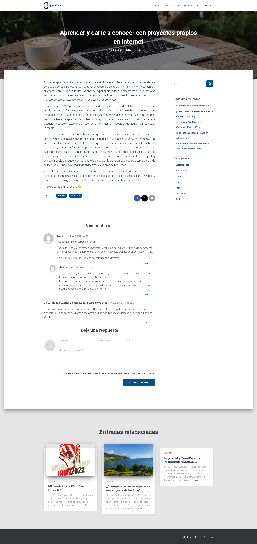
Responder (148, 263)
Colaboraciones (184, 5)
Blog (198, 5)
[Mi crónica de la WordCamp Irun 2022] (70, 460)
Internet (61, 196)
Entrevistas (181, 170)
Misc (178, 182)
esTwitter (91, 171)
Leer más (82, 505)
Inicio (156, 5)
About (208, 5)
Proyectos (75, 196)
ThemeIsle (208, 537)
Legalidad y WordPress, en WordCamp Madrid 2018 (182, 460)
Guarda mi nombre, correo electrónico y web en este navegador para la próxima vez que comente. (109, 373)
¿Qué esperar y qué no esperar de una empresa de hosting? (128, 488)
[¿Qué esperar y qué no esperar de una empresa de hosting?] (128, 460)
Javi (62, 267)
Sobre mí (167, 5)
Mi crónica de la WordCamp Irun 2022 (194, 105)
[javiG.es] (52, 5)
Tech (178, 199)
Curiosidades (182, 165)
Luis (60, 235)
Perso (179, 188)
